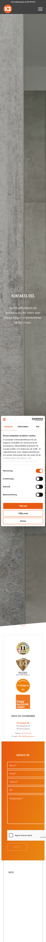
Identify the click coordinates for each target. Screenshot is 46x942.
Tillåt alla (23, 506)
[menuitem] (39, 9)
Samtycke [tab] (8, 426)
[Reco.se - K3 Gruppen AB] (23, 648)
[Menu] (39, 9)
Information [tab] (23, 426)
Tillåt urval (23, 513)
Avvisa (23, 521)
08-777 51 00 (31, 2)
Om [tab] (37, 426)
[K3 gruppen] (19, 9)
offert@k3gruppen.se (18, 2)
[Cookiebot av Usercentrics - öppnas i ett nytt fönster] (32, 419)
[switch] (39, 479)
